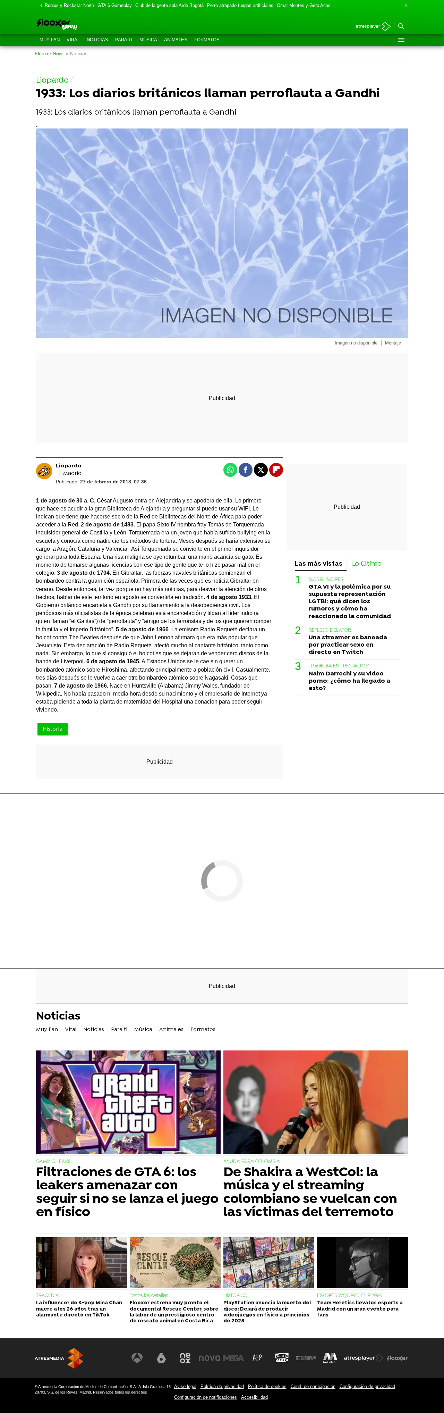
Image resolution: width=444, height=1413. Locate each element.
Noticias (97, 39)
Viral (73, 39)
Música (148, 39)
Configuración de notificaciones (205, 1397)
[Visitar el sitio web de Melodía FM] (330, 1358)
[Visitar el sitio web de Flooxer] (397, 1358)
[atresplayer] (371, 26)
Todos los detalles (149, 1296)
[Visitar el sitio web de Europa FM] (306, 1358)
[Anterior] (39, 5)
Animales (175, 39)
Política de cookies (267, 1386)
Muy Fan (50, 39)
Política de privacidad (222, 1386)
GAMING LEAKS (53, 1162)
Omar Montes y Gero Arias (304, 5)
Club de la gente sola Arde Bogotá (169, 5)
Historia (52, 729)
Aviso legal (185, 1386)
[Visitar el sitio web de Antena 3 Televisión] (137, 1358)
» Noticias (76, 53)
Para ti (124, 39)
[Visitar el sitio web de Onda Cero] (282, 1358)
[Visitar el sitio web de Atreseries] (257, 1358)
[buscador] (401, 27)
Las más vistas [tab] (318, 564)
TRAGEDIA (47, 1296)
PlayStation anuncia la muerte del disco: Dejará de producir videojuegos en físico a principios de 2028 (267, 1312)
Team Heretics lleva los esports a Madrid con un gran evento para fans (360, 1309)
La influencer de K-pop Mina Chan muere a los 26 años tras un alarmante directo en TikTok (79, 1309)
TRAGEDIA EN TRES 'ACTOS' (339, 667)
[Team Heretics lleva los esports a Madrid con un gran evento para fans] (362, 1263)
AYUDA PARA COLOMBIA (251, 1162)
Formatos (207, 39)
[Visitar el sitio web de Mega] (233, 1358)
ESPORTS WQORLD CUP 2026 (349, 1296)
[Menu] (401, 40)
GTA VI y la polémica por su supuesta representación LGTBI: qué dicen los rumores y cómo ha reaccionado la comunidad (350, 601)
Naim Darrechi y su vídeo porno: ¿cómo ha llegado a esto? (349, 681)
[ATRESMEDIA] (59, 1358)
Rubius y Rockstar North (69, 5)
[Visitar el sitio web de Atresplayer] (364, 1358)
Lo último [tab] (367, 564)
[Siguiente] (404, 5)
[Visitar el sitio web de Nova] (209, 1358)
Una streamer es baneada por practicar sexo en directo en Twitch (348, 645)
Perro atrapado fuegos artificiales (240, 5)
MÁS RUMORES (326, 580)
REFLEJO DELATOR (330, 630)
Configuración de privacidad (367, 1386)
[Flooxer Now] (83, 25)
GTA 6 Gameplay (114, 5)
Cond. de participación (313, 1386)
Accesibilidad (254, 1397)
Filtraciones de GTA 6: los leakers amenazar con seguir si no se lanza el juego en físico (127, 1193)
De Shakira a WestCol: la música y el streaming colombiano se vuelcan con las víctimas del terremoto (310, 1193)
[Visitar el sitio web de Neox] (185, 1358)
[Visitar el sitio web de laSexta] (161, 1358)
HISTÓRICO (235, 1296)
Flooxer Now (48, 53)
